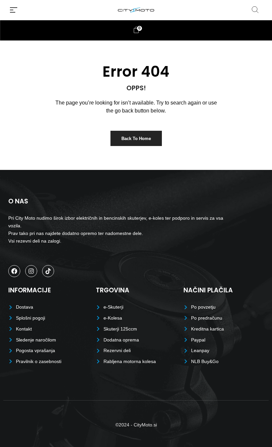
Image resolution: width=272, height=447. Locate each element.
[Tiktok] (48, 271)
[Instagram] (31, 271)
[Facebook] (14, 271)
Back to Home (136, 138)
